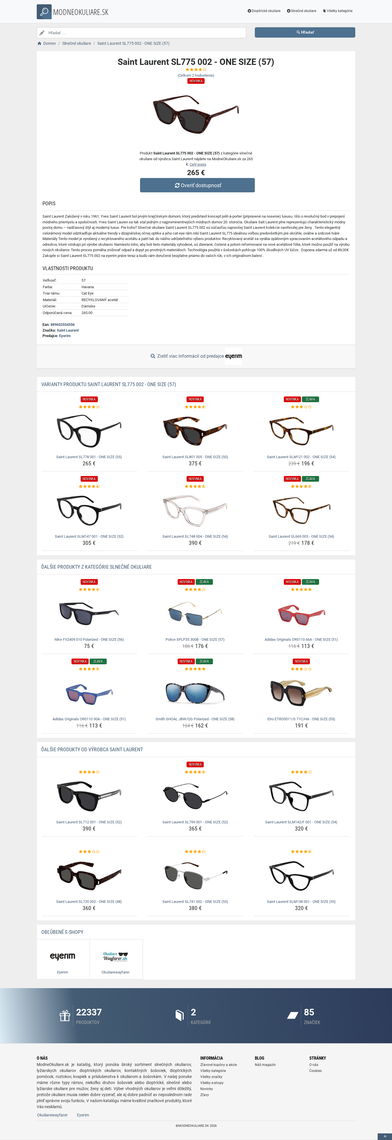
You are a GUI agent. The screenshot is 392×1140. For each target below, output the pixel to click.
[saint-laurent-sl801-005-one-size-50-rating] (195, 407)
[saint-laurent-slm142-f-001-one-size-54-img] (301, 796)
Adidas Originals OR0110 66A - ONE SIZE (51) (301, 639)
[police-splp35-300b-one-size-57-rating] (195, 590)
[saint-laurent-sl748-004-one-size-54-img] (195, 510)
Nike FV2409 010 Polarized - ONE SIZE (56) (89, 639)
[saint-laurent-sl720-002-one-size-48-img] (89, 875)
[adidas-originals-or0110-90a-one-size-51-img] (89, 693)
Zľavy (204, 1095)
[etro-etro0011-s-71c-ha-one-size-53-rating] (301, 669)
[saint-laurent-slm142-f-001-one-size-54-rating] (301, 772)
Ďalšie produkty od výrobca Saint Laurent (92, 749)
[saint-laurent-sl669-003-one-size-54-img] (301, 510)
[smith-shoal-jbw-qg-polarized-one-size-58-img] (195, 693)
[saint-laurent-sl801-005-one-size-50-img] (195, 431)
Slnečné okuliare (303, 11)
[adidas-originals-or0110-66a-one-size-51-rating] (301, 590)
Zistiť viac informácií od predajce (190, 356)
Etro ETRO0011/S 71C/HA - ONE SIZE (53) (301, 719)
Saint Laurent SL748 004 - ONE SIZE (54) (195, 536)
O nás (313, 1065)
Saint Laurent (68, 330)
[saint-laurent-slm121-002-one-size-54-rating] (301, 407)
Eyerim (65, 336)
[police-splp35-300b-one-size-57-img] (195, 613)
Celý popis (198, 164)
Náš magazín (265, 1065)
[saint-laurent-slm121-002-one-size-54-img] (301, 431)
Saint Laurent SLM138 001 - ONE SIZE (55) (301, 901)
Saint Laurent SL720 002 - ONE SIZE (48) (89, 901)
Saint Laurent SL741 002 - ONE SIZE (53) (195, 901)
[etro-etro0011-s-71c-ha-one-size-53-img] (301, 693)
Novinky (206, 1089)
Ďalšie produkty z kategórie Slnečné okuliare (96, 567)
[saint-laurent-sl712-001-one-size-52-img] (89, 796)
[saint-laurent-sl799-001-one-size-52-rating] (195, 772)
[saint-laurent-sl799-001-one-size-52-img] (195, 796)
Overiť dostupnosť (201, 185)
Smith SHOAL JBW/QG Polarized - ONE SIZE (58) (195, 719)
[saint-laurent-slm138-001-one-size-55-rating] (301, 852)
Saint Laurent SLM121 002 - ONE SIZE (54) (301, 457)
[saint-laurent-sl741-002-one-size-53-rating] (195, 852)
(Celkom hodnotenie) (196, 75)
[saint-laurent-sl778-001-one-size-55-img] (89, 431)
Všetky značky (211, 1077)
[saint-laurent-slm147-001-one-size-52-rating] (89, 486)
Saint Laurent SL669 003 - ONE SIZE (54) (301, 536)
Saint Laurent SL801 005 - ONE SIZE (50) (195, 457)
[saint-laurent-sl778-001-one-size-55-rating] (89, 407)
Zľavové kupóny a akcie (218, 1065)
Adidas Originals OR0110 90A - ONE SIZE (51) (89, 719)
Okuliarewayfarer (52, 1115)
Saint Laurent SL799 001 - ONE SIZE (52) (195, 822)
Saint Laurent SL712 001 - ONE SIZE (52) (89, 822)
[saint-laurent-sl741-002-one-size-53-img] (195, 875)
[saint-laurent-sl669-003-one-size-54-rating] (301, 486)
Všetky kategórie (339, 11)
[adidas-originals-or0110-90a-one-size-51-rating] (89, 669)
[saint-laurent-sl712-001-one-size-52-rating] (89, 772)
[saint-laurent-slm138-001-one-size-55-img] (301, 875)
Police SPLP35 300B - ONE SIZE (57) (195, 639)
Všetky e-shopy (212, 1083)
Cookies (315, 1071)
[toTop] (385, 1136)
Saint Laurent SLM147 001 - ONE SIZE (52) (89, 536)
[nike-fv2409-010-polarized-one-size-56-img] (89, 613)
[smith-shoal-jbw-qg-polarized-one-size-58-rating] (195, 669)
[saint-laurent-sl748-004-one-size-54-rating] (195, 486)
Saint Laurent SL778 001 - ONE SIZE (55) (89, 457)
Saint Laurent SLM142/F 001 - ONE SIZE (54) (301, 822)
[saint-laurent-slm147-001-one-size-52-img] (89, 510)
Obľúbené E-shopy (62, 932)
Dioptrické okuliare (266, 11)
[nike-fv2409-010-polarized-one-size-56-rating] (89, 590)
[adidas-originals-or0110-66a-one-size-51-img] (301, 613)
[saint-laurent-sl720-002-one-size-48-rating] (89, 852)
